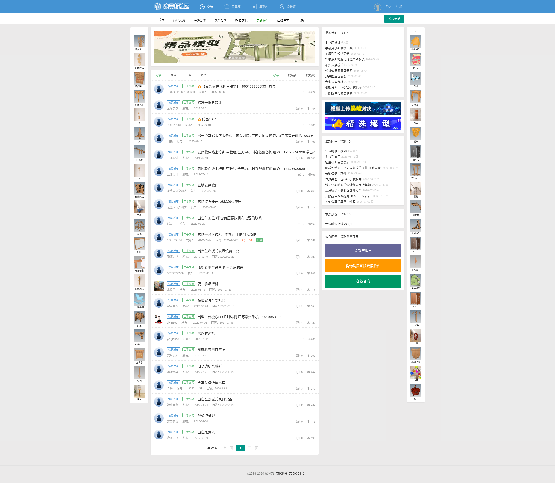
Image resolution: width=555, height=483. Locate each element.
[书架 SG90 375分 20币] (416, 114)
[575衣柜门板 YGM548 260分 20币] (416, 298)
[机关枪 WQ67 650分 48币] (139, 151)
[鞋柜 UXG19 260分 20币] (139, 243)
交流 (210, 6)
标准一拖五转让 (210, 102)
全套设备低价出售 (211, 382)
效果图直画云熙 (335, 76)
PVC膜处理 (206, 415)
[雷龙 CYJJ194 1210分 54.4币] (416, 188)
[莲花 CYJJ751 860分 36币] (139, 225)
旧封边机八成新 (210, 366)
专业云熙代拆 (334, 82)
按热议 (310, 75)
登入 (389, 6)
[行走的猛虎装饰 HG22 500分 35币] (139, 59)
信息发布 (262, 20)
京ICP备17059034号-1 (291, 473)
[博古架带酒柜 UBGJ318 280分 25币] (139, 78)
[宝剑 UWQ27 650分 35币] (139, 372)
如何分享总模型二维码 (340, 201)
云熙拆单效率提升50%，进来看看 (348, 196)
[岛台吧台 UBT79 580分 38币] (139, 262)
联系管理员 (363, 250)
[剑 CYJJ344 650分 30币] (139, 114)
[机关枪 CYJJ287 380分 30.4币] (416, 206)
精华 (204, 75)
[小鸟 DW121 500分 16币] (416, 372)
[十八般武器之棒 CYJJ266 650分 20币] (416, 261)
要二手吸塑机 (208, 283)
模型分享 (221, 20)
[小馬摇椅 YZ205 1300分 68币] (139, 299)
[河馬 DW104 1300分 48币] (139, 317)
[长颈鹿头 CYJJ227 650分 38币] (139, 280)
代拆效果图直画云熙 (339, 70)
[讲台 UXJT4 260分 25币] (139, 391)
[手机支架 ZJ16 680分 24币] (416, 225)
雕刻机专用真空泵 (211, 349)
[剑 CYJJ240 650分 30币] (139, 133)
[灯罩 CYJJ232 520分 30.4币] (416, 335)
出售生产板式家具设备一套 (218, 250)
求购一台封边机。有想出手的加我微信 (227, 234)
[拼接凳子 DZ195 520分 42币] (139, 96)
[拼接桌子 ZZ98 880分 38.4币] (416, 96)
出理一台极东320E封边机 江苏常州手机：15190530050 (241, 316)
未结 (174, 75)
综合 (159, 75)
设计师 (287, 6)
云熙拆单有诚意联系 (339, 93)
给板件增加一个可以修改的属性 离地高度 (353, 168)
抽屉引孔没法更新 (337, 53)
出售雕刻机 (206, 431)
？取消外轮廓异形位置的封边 (345, 59)
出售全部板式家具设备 (215, 399)
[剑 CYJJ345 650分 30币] (139, 170)
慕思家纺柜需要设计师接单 (343, 190)
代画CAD (209, 119)
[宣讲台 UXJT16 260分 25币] (139, 354)
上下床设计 (332, 42)
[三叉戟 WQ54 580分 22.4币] (416, 316)
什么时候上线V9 (336, 151)
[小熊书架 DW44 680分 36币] (416, 353)
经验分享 (200, 20)
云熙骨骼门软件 (335, 173)
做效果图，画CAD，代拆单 (343, 87)
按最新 (292, 75)
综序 (276, 75)
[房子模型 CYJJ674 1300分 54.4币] (416, 280)
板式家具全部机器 (211, 300)
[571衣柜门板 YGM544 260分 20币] (416, 243)
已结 (189, 75)
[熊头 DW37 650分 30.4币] (416, 133)
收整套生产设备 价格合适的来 (220, 267)
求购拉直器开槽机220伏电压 (220, 201)
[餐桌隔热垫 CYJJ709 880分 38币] (139, 188)
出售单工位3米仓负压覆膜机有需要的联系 (230, 217)
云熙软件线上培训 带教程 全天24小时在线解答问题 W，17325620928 (251, 168)
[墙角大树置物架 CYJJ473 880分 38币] (139, 41)
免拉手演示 (332, 156)
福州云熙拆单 (334, 65)
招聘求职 (241, 20)
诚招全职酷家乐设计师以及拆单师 (348, 184)
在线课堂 (283, 20)
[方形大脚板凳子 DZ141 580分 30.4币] (416, 169)
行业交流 (179, 20)
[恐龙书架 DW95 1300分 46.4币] (416, 41)
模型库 (259, 6)
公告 (301, 20)
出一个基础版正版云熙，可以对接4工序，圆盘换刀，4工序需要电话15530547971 (260, 135)
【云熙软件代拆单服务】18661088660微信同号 (238, 86)
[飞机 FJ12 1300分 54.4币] (416, 78)
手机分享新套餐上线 (339, 48)
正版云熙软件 (208, 184)
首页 (161, 20)
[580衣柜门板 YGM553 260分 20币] (416, 151)
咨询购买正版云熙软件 (363, 265)
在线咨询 (363, 280)
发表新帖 (394, 18)
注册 (399, 6)
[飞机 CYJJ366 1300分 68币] (139, 206)
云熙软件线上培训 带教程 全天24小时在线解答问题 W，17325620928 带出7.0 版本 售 (264, 152)
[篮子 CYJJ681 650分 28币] (416, 390)
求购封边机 (206, 333)
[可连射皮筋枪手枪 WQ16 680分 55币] (139, 335)
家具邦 (232, 6)
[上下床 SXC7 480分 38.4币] (416, 59)
